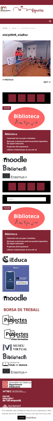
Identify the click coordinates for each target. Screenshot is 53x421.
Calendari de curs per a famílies (21, 138)
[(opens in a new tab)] (26, 129)
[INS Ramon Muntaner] (26, 12)
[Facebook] (29, 2)
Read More (31, 417)
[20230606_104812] (26, 75)
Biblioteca (11, 134)
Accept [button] (21, 418)
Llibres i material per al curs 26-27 (22, 150)
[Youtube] (34, 2)
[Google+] (41, 98)
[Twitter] (24, 2)
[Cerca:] (26, 199)
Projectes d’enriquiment (17, 147)
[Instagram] (19, 2)
